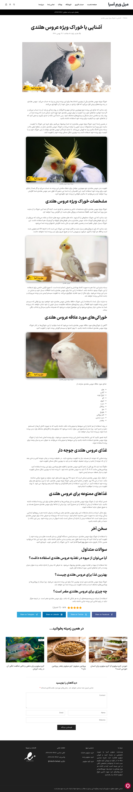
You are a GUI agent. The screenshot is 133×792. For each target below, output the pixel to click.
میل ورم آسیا (83, 542)
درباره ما (41, 5)
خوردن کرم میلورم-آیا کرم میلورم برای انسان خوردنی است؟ (109, 667)
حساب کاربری (79, 5)
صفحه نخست (92, 5)
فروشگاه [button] (68, 5)
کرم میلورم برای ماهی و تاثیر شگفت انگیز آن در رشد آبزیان (25, 667)
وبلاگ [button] (60, 5)
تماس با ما (50, 5)
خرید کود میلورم (88, 761)
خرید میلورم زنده (88, 757)
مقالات (66, 33)
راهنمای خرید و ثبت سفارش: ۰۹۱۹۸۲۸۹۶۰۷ (66, 12)
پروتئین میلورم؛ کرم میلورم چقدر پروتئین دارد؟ (69, 667)
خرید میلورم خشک (87, 753)
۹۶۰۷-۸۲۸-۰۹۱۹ (51, 753)
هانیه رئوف (74, 33)
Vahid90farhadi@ (54, 761)
